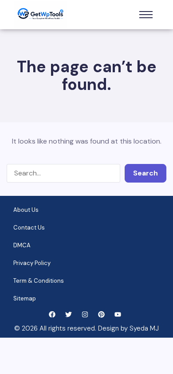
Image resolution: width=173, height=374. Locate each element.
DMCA (22, 245)
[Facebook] (52, 314)
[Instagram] (85, 314)
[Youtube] (118, 314)
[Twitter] (69, 314)
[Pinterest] (101, 314)
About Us (26, 210)
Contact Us (29, 227)
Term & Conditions (38, 280)
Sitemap (24, 298)
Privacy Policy (32, 263)
